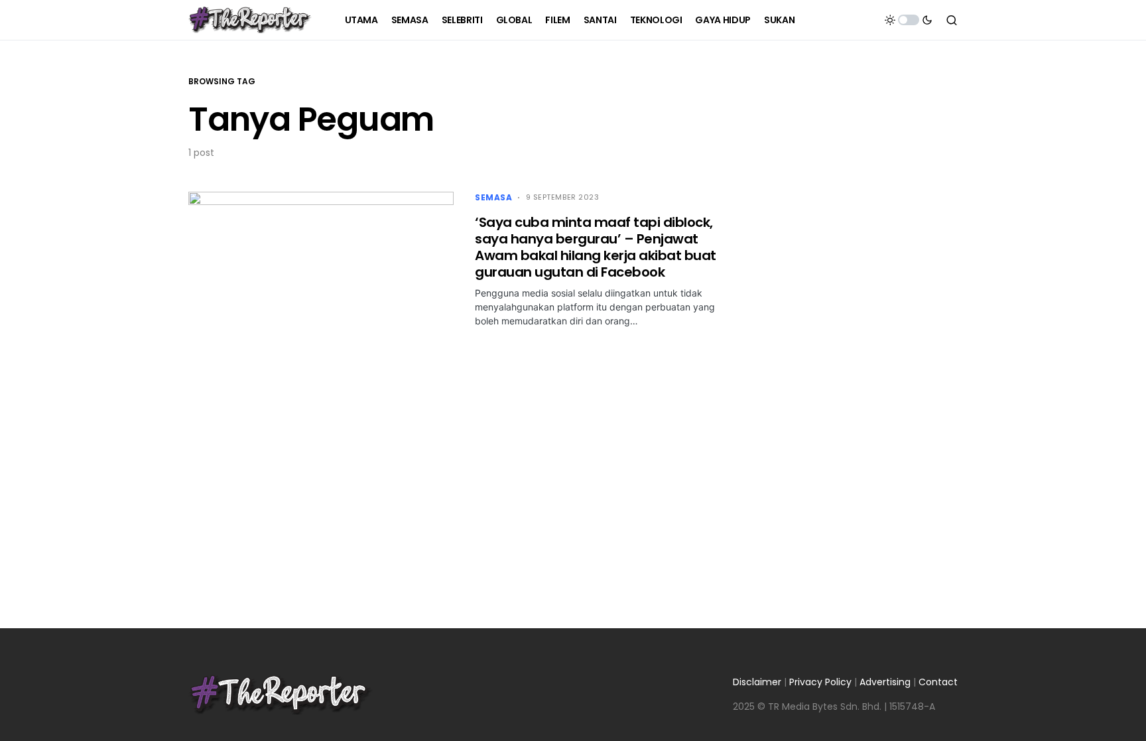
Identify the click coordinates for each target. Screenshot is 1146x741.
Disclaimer (757, 682)
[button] (908, 20)
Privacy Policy (820, 682)
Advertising (885, 682)
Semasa (494, 197)
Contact (938, 682)
